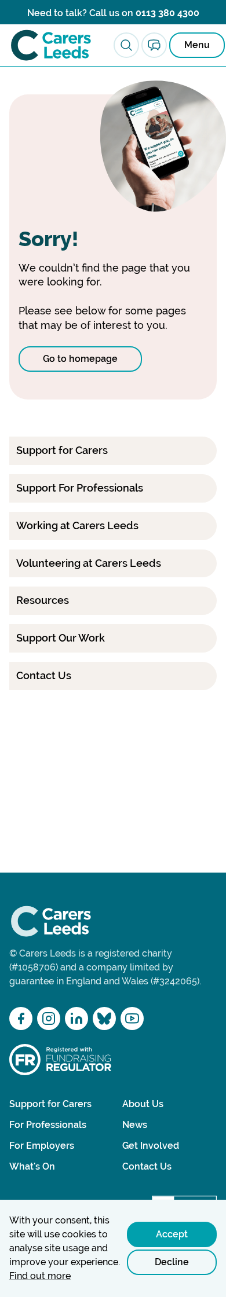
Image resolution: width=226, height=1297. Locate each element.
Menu (197, 44)
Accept (172, 1234)
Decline (172, 1261)
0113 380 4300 (167, 13)
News (134, 1124)
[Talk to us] (154, 45)
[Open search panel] (126, 45)
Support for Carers (50, 1103)
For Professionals (47, 1124)
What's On (32, 1166)
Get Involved (150, 1145)
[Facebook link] (20, 1018)
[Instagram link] (48, 1018)
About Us (142, 1103)
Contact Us (147, 1166)
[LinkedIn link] (76, 1018)
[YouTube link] (132, 1018)
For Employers (41, 1145)
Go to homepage (80, 358)
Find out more (40, 1275)
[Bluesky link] (104, 1018)
